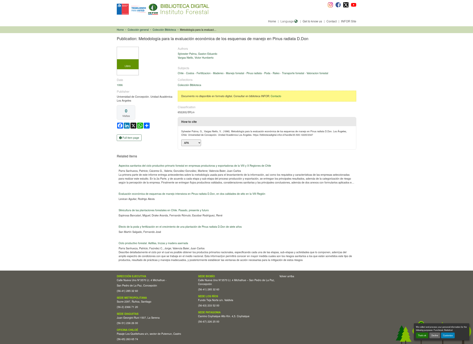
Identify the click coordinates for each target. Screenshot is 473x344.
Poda (267, 73)
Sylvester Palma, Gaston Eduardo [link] (197, 53)
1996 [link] (120, 85)
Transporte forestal (293, 73)
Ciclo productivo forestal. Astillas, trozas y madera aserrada (153, 243)
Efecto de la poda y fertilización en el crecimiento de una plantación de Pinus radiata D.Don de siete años (180, 226)
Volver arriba (286, 276)
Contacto (276, 96)
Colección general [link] (138, 29)
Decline (434, 335)
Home (272, 21)
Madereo (218, 73)
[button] (147, 9)
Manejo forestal (235, 73)
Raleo (276, 73)
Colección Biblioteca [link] (164, 29)
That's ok (422, 335)
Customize (448, 335)
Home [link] (120, 29)
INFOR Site (348, 21)
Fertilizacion (204, 73)
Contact (331, 21)
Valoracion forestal (317, 73)
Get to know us (312, 21)
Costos (190, 73)
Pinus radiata (254, 73)
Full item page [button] (130, 137)
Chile (181, 73)
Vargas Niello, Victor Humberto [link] (196, 57)
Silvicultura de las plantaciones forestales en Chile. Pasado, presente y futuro (164, 210)
